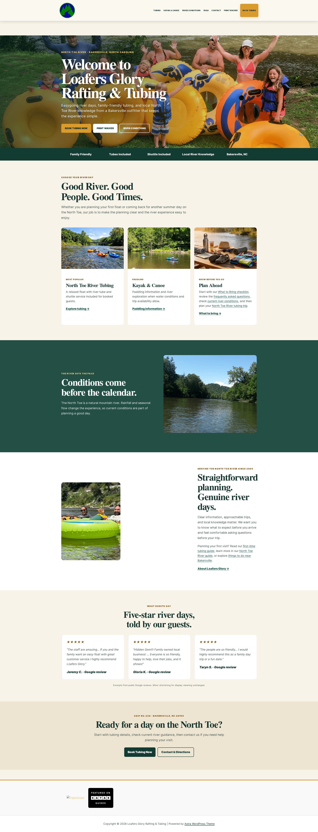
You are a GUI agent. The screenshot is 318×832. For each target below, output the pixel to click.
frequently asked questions (232, 296)
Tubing (156, 10)
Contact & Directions (175, 752)
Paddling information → (148, 308)
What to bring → (210, 313)
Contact (216, 10)
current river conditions (223, 301)
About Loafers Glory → (213, 568)
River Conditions (191, 10)
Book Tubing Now (76, 128)
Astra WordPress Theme (200, 823)
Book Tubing (249, 10)
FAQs (206, 10)
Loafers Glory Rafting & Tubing (67, 10)
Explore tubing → (77, 308)
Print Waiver (231, 10)
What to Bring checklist (233, 292)
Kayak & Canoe (171, 10)
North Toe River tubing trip (229, 305)
